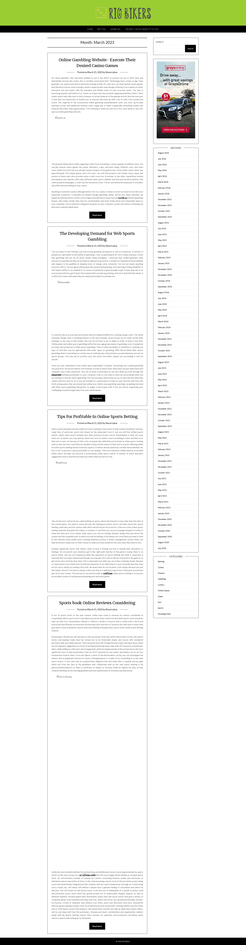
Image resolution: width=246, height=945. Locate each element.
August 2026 (163, 153)
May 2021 (162, 490)
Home (90, 29)
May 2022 (162, 438)
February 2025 (164, 257)
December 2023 (165, 339)
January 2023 (164, 403)
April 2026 (162, 176)
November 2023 (165, 345)
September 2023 (165, 356)
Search (159, 42)
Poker (160, 596)
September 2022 (165, 426)
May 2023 (162, 379)
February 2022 (164, 449)
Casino (161, 567)
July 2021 (162, 478)
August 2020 (163, 542)
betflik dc (122, 198)
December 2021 (165, 461)
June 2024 (162, 304)
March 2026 (163, 182)
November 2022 (165, 414)
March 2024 (163, 321)
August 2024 (163, 292)
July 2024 (162, 298)
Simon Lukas (111, 72)
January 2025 (164, 263)
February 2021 (164, 507)
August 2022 (163, 432)
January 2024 (164, 333)
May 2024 (162, 310)
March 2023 (163, 391)
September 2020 (165, 536)
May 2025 (162, 240)
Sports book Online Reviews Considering (97, 602)
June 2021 (162, 484)
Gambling (115, 29)
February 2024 (164, 327)
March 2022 (163, 443)
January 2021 (164, 513)
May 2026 (162, 170)
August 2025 (163, 223)
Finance (161, 573)
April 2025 (162, 246)
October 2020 (164, 531)
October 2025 (164, 211)
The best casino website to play (142, 29)
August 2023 (163, 362)
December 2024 (165, 269)
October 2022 (164, 420)
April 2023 (162, 385)
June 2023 (162, 374)
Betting (102, 29)
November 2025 (165, 205)
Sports (160, 608)
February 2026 (164, 188)
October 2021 (164, 472)
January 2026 (164, 193)
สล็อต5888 (56, 374)
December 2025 (165, 199)
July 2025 (162, 228)
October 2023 (164, 350)
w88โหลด (107, 573)
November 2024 (165, 275)
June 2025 (162, 234)
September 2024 (165, 286)
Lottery (161, 585)
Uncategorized (164, 614)
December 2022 (165, 409)
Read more (97, 215)
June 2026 (162, 164)
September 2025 (165, 217)
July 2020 (162, 548)
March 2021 (163, 502)
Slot (159, 602)
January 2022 (164, 455)
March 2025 (163, 252)
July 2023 (162, 368)
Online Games (164, 590)
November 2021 (165, 467)
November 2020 (165, 525)
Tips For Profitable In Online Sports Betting (97, 416)
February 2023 (164, 397)
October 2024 (164, 281)
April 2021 (162, 496)
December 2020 (165, 519)
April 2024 (162, 316)
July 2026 (162, 159)
